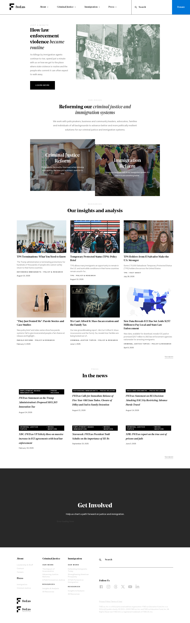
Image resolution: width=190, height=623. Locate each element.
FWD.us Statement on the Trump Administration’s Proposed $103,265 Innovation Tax (38, 402)
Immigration (91, 7)
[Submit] (136, 7)
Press (111, 7)
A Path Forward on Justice (53, 580)
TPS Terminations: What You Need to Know (41, 257)
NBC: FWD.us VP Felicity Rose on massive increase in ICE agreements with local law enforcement (41, 439)
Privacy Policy (104, 602)
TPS (72, 275)
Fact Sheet (135, 273)
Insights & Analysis (50, 589)
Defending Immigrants (29, 272)
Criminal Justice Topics (83, 340)
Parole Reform (25, 340)
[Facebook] (101, 586)
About (43, 7)
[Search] (100, 559)
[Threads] (116, 586)
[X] (123, 586)
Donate (181, 7)
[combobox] (152, 7)
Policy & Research (53, 272)
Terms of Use (116, 602)
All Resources (48, 592)
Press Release (55, 392)
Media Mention (52, 428)
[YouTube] (130, 586)
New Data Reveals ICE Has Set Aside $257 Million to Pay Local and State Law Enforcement (147, 325)
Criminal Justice (65, 7)
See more (169, 357)
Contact (20, 569)
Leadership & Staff (25, 565)
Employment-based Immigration (30, 392)
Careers (20, 572)
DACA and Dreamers (137, 391)
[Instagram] (108, 586)
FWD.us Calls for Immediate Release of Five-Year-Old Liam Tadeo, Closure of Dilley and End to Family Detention (92, 400)
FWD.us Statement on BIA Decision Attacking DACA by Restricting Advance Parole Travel (146, 400)
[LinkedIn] (137, 586)
